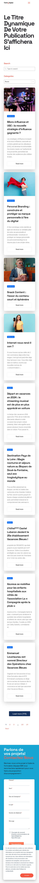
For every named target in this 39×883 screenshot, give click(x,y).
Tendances (11, 116)
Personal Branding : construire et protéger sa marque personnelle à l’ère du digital (18, 214)
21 (27, 724)
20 (22, 724)
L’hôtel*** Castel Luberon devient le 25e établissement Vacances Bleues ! (18, 533)
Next (7, 728)
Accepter (26, 875)
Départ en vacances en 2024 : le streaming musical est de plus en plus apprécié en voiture (18, 401)
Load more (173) (19, 714)
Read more (19, 164)
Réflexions (11, 337)
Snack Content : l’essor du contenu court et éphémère (18, 295)
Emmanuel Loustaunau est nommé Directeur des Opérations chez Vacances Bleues (19, 660)
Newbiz (10, 388)
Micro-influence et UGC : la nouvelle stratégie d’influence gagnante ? (19, 127)
